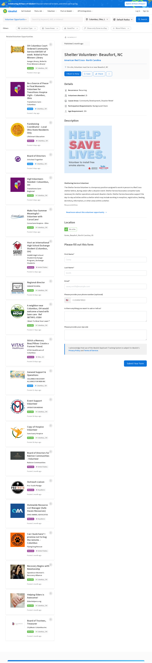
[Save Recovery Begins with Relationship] (51, 565)
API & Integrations (84, 11)
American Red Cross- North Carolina (82, 60)
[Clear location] (107, 19)
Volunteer (51, 11)
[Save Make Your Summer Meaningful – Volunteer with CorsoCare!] (51, 209)
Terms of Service (91, 350)
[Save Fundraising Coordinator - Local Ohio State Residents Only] (51, 123)
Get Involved (26, 11)
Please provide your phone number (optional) (83, 294)
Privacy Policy (74, 350)
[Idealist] (10, 11)
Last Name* (69, 267)
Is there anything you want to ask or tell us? (82, 308)
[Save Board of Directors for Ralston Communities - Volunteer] (51, 452)
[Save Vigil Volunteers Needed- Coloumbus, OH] (51, 178)
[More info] (97, 19)
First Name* (69, 254)
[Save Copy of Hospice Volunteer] (51, 425)
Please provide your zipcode (76, 327)
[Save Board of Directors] (51, 155)
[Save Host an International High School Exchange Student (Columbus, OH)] (51, 241)
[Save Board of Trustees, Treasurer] (51, 619)
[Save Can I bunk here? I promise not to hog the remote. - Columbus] (51, 533)
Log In (137, 11)
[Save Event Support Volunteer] (51, 399)
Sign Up (146, 11)
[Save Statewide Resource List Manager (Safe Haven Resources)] (51, 504)
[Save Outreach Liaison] (51, 481)
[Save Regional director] (51, 281)
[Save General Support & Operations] (51, 371)
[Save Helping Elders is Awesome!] (51, 593)
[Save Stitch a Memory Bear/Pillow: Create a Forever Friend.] (51, 339)
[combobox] (57, 19)
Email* (67, 281)
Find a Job (38, 11)
